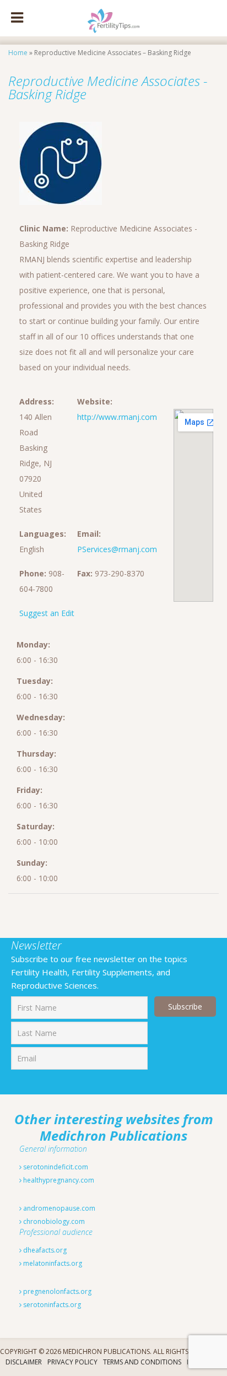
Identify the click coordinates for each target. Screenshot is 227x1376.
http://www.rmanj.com (117, 417)
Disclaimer (24, 1362)
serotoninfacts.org (51, 1304)
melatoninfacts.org (51, 1263)
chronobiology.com (53, 1221)
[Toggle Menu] (17, 18)
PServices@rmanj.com (117, 549)
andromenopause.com (58, 1208)
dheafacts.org (44, 1250)
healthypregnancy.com (57, 1180)
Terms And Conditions (142, 1362)
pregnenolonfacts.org (56, 1291)
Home (18, 52)
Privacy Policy (72, 1362)
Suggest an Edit (46, 613)
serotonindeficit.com (54, 1167)
